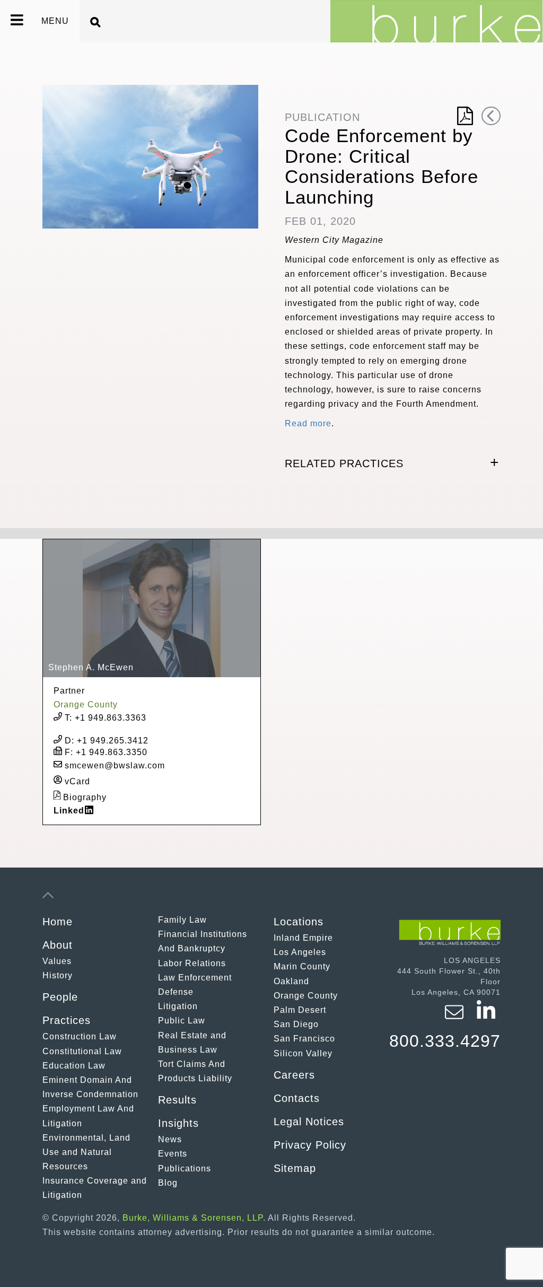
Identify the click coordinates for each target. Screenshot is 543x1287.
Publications (184, 1168)
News (170, 1139)
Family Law (182, 919)
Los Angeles (300, 952)
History (57, 975)
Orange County (306, 995)
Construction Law (79, 1036)
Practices (66, 1020)
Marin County (302, 966)
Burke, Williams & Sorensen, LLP (192, 1217)
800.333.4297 (445, 1040)
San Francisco (304, 1038)
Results (177, 1100)
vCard (76, 780)
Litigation (178, 1006)
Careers (294, 1075)
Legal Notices (309, 1121)
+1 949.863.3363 (105, 717)
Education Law (74, 1065)
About (57, 945)
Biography (83, 796)
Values (57, 961)
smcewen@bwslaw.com (113, 765)
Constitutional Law (82, 1051)
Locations (298, 921)
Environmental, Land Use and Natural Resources (86, 1152)
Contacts (297, 1098)
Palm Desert (300, 1009)
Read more (308, 423)
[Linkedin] (486, 1018)
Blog (168, 1182)
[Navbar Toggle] (10, 21)
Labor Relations (192, 963)
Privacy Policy (310, 1145)
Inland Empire (303, 937)
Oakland (291, 981)
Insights (178, 1123)
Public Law (181, 1020)
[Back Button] (491, 116)
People (60, 997)
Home (57, 921)
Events (172, 1153)
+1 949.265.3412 (106, 740)
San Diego (296, 1024)
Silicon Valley (303, 1053)
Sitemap (295, 1168)
